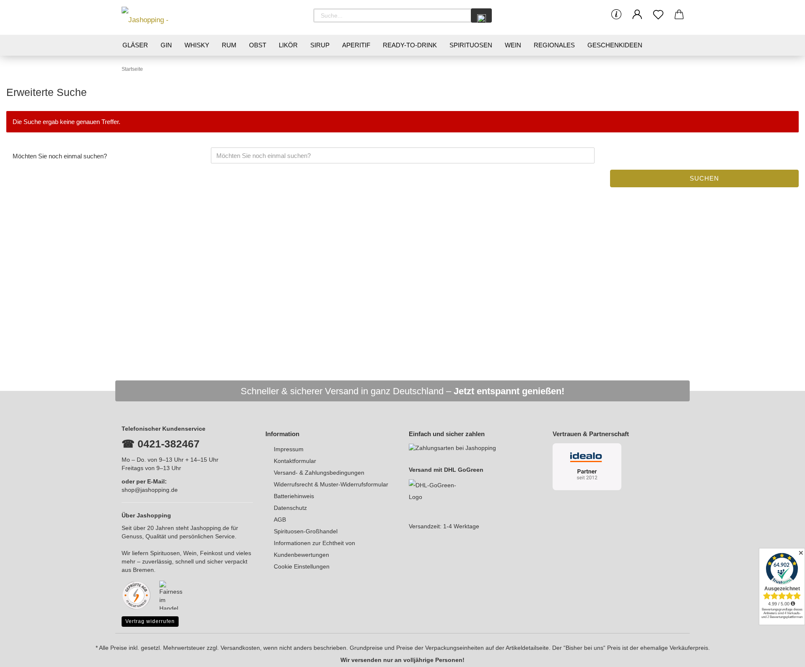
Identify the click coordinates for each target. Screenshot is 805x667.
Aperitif (356, 45)
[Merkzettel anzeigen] (658, 14)
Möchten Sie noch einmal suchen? (60, 156)
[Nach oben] (782, 654)
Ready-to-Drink (410, 45)
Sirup (320, 45)
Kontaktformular (295, 461)
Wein (513, 45)
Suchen (704, 178)
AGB (280, 519)
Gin (166, 45)
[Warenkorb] (679, 14)
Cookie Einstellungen (302, 566)
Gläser (135, 45)
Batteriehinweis (294, 496)
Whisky (196, 45)
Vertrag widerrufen (150, 621)
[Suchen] (481, 15)
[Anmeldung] (637, 14)
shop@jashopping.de (150, 489)
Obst (257, 45)
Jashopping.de (209, 528)
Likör (288, 45)
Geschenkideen (614, 45)
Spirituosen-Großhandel (306, 531)
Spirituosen (470, 45)
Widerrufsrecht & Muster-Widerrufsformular (331, 484)
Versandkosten (240, 647)
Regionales (554, 45)
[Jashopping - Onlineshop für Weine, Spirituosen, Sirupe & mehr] (159, 17)
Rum (229, 45)
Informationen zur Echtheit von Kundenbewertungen (314, 549)
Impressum (289, 449)
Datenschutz (290, 507)
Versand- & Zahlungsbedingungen (319, 472)
